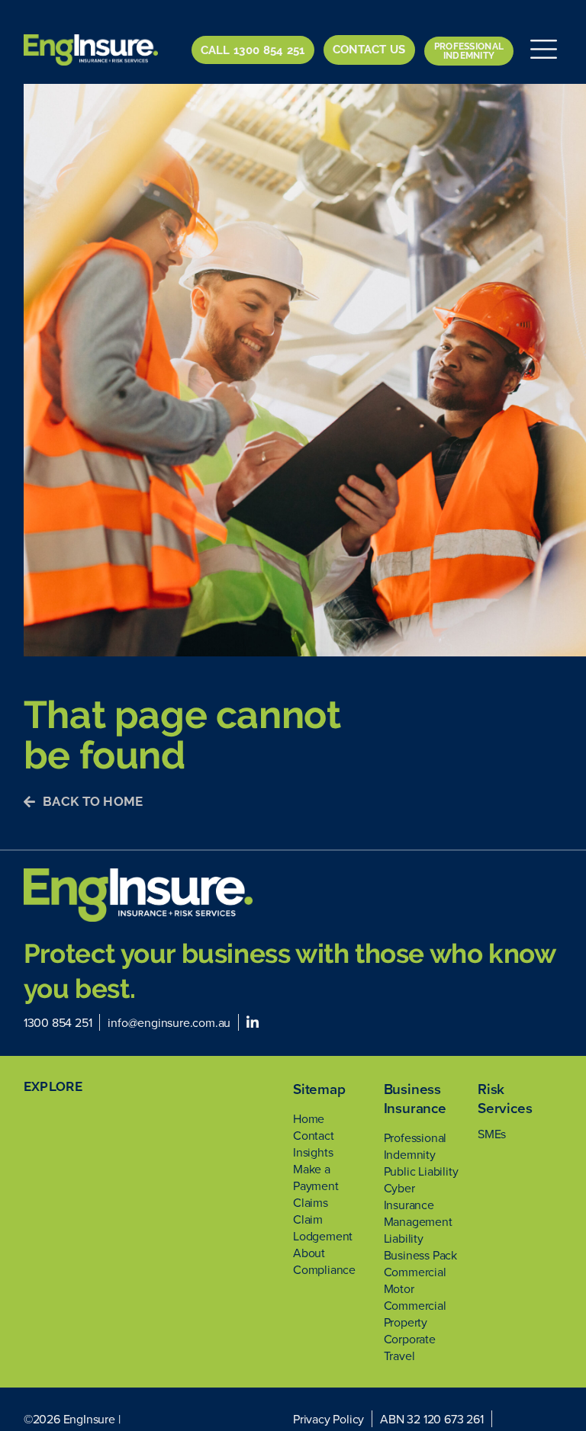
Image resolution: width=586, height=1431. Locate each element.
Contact (313, 1135)
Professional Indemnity (415, 1146)
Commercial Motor (415, 1280)
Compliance (324, 1269)
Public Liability (421, 1171)
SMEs (492, 1133)
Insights (313, 1152)
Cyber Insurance (409, 1196)
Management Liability (418, 1230)
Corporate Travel (410, 1347)
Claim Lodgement (323, 1227)
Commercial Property (415, 1313)
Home (308, 1118)
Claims (310, 1202)
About (309, 1252)
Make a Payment (316, 1177)
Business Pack (420, 1255)
